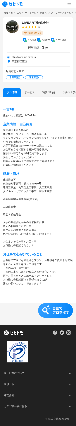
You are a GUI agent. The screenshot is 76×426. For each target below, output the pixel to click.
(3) (39, 27)
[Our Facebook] (54, 333)
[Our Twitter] (61, 333)
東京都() (34, 77)
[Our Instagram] (68, 333)
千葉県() (14, 77)
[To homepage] (12, 4)
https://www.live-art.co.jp (24, 57)
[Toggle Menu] (69, 4)
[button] (38, 314)
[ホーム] (13, 333)
